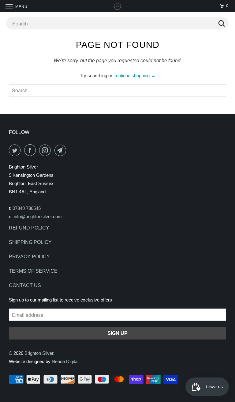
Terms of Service (33, 271)
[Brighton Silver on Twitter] (16, 150)
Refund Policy (29, 227)
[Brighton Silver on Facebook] (31, 150)
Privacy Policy (29, 256)
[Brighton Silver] (117, 6)
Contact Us (25, 285)
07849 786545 (27, 208)
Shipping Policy (30, 242)
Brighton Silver (38, 353)
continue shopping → (134, 75)
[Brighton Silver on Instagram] (46, 150)
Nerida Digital (65, 361)
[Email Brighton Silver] (61, 150)
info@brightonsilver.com (38, 216)
